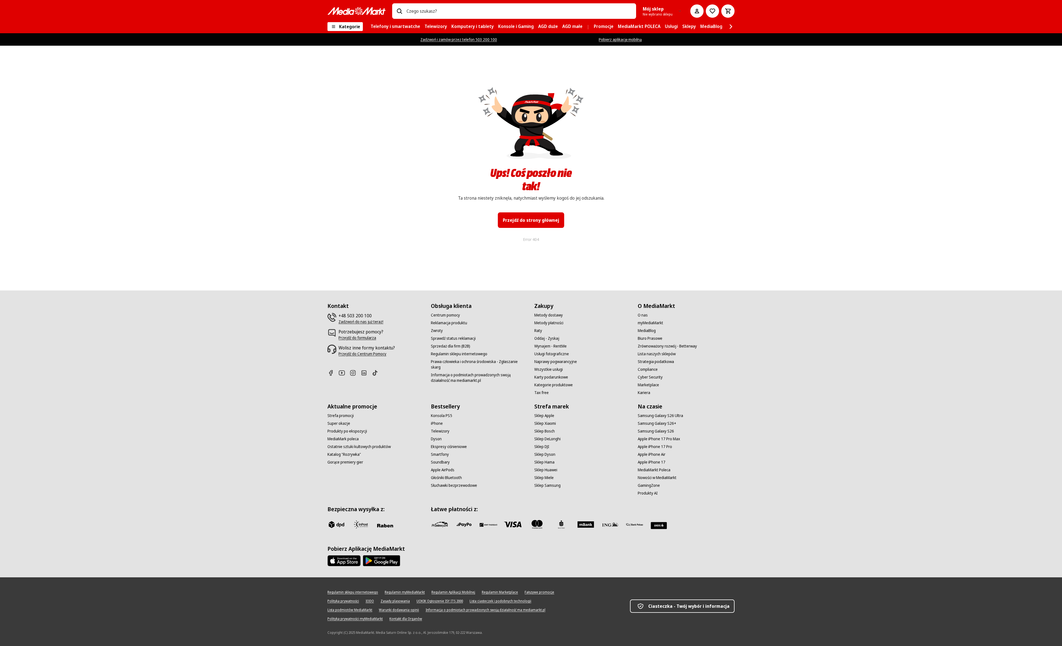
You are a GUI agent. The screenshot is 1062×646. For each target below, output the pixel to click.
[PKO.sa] (634, 524)
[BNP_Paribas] (488, 524)
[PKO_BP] (561, 524)
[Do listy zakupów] (712, 11)
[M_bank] (586, 524)
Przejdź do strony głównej (531, 220)
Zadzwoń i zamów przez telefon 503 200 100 (458, 39)
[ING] (610, 524)
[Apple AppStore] (344, 560)
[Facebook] (333, 372)
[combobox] (519, 11)
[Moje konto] (697, 11)
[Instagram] (355, 372)
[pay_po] (464, 524)
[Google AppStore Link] (381, 560)
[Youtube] (344, 372)
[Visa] (513, 524)
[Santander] (659, 525)
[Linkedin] (366, 372)
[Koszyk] (728, 11)
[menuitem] (395, 26)
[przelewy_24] (440, 524)
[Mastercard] (537, 524)
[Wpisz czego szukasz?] (399, 11)
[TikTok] (377, 372)
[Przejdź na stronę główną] (356, 11)
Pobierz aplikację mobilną (620, 39)
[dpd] (336, 524)
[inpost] (360, 524)
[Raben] (385, 525)
